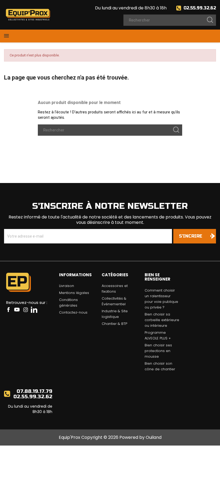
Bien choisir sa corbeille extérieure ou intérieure (162, 320)
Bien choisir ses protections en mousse (158, 351)
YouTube (17, 309)
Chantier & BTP (114, 323)
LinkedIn (34, 309)
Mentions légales (74, 292)
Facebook (8, 309)
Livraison (66, 285)
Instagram (25, 309)
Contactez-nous (73, 312)
